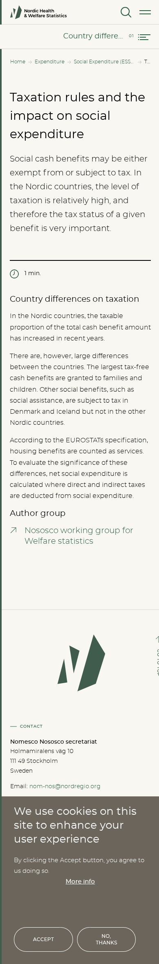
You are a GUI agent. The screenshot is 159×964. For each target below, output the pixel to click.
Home (17, 61)
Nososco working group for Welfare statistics (78, 536)
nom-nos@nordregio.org (65, 786)
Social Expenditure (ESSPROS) (104, 61)
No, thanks (106, 939)
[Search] (125, 12)
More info (80, 882)
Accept (43, 939)
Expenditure (49, 61)
